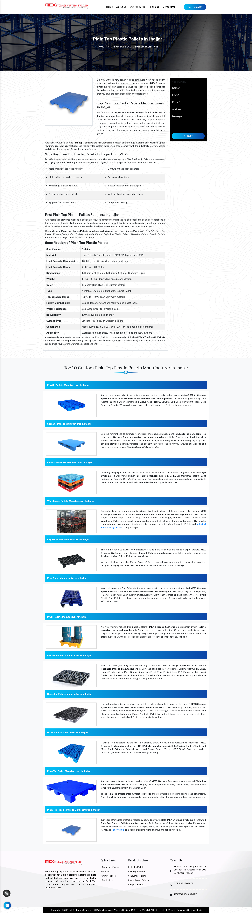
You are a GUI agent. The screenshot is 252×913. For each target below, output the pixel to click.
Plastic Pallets (136, 867)
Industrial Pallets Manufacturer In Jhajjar (69, 462)
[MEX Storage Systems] (63, 864)
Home (109, 7)
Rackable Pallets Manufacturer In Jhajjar (69, 655)
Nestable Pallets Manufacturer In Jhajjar (69, 694)
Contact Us (169, 7)
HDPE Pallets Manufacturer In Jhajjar (67, 732)
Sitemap (154, 7)
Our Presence (109, 876)
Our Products (137, 7)
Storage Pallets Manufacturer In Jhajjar (69, 424)
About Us (121, 7)
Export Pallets (136, 884)
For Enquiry (194, 7)
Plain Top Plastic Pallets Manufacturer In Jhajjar (73, 810)
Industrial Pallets (137, 876)
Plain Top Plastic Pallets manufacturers (93, 142)
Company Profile (110, 867)
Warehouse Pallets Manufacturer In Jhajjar (70, 501)
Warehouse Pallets (139, 880)
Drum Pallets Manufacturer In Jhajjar (67, 617)
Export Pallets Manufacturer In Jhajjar (68, 539)
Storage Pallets (137, 871)
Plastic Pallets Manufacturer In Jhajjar (68, 385)
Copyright (56, 910)
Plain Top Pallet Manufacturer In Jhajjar (68, 771)
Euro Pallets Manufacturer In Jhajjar (67, 578)
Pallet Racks (118, 830)
